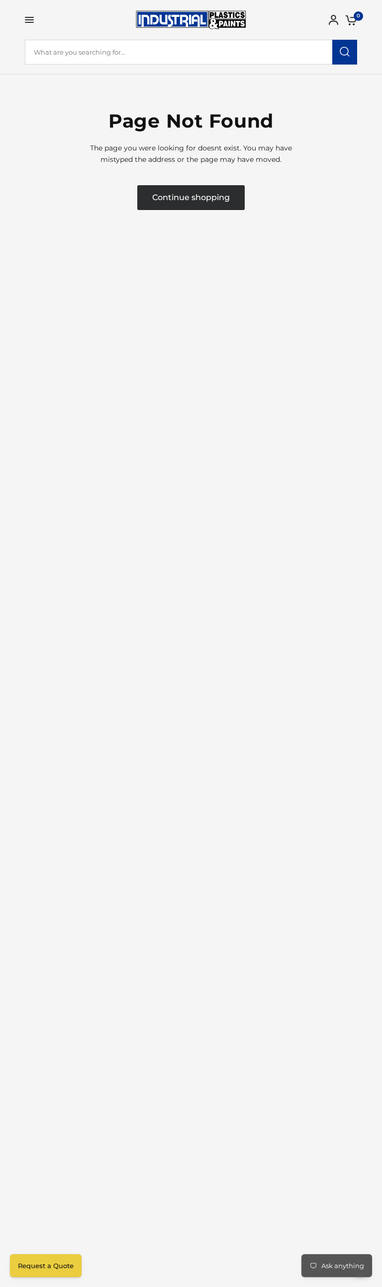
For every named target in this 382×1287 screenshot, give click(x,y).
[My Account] (333, 20)
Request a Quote (46, 1266)
